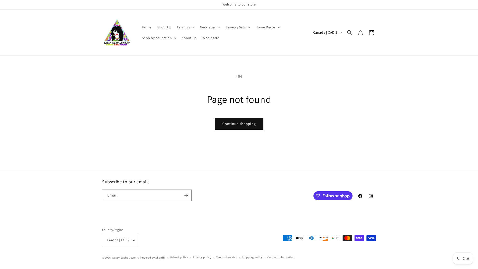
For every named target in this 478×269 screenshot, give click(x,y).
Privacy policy (202, 257)
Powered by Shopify (153, 257)
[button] (185, 27)
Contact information (280, 257)
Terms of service (226, 257)
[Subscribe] (185, 195)
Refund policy (179, 257)
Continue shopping (239, 123)
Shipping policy (252, 257)
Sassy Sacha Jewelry (125, 257)
